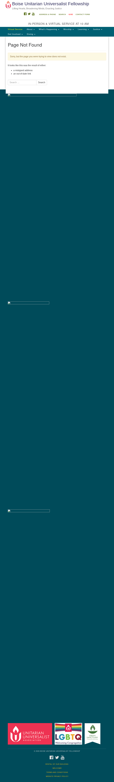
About (30, 29)
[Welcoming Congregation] (69, 734)
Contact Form (83, 14)
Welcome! (57, 768)
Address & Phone (47, 14)
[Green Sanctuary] (93, 734)
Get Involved (14, 34)
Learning (82, 29)
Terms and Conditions (57, 772)
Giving (30, 34)
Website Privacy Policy (57, 776)
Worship (67, 29)
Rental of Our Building (57, 764)
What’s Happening (48, 29)
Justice (97, 29)
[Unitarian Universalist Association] (31, 734)
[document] (57, 63)
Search (62, 14)
